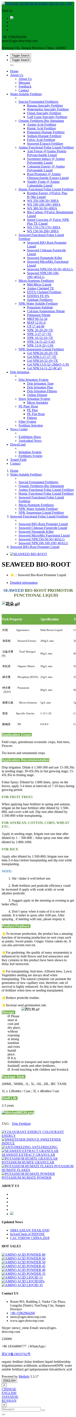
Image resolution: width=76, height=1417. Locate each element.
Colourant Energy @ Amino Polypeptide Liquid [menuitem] (46, 168)
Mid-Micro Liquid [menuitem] (39, 284)
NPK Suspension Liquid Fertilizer (41, 512)
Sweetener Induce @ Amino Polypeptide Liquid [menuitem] (46, 160)
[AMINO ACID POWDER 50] (23, 1262)
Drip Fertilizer (21, 1123)
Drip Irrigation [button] (19, 372)
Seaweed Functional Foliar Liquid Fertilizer (39, 516)
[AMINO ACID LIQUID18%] (23, 1281)
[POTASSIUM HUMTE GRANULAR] (30, 1158)
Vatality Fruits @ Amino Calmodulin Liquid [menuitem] (43, 183)
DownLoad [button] (18, 444)
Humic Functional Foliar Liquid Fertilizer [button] (46, 189)
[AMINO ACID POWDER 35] (23, 1273)
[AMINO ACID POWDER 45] (23, 1266)
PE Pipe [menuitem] (32, 410)
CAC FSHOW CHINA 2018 (29, 1238)
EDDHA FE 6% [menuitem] (38, 296)
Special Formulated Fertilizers (38, 482)
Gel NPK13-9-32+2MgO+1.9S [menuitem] (48, 364)
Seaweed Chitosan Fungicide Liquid (43, 528)
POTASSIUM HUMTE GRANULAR (28, 1162)
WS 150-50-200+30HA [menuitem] (43, 231)
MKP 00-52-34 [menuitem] (37, 319)
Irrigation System (30, 452)
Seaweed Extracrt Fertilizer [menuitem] (45, 143)
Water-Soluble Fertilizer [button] (26, 94)
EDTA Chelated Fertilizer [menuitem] (44, 292)
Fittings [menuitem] (32, 418)
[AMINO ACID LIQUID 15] (22, 1277)
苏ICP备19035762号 (16, 1354)
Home (14, 71)
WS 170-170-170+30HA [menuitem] (44, 227)
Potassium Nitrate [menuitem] (38, 315)
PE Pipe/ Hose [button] (28, 406)
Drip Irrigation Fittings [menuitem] (42, 391)
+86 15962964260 (22, 1313)
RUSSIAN (9, 1400)
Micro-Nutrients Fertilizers (36, 505)
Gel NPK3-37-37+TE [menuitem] (41, 357)
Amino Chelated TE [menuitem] (40, 288)
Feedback (25, 86)
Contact (24, 90)
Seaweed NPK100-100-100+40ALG (43, 543)
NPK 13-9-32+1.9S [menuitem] (40, 345)
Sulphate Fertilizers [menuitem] (40, 300)
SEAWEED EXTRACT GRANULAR (28, 1155)
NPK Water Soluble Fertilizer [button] (38, 303)
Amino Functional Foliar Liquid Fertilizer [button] (46, 147)
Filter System (27, 421)
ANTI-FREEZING (45, 1147)
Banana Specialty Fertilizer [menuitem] (45, 105)
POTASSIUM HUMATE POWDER (27, 1177)
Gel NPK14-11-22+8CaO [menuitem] (44, 368)
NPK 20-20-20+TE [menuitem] (40, 330)
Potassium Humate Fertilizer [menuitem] (46, 132)
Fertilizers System (30, 456)
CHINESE (9, 1389)
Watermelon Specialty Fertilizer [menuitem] (48, 109)
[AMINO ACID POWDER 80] (23, 1254)
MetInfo (24, 1376)
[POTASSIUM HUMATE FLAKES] (28, 1166)
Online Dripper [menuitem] (37, 395)
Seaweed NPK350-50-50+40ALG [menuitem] (50, 269)
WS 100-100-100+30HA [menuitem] (44, 204)
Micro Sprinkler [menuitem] (37, 402)
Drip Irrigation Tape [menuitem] (40, 383)
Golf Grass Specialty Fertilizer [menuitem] (47, 117)
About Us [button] (16, 75)
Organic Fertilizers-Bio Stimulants (41, 486)
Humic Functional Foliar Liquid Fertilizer (46, 493)
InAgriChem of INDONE (27, 1234)
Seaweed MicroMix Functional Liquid (44, 535)
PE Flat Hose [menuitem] (36, 414)
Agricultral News (30, 440)
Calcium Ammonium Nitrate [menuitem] (46, 311)
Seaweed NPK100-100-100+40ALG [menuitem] (43, 275)
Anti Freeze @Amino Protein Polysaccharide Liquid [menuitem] (46, 153)
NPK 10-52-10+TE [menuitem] (40, 338)
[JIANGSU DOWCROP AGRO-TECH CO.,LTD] (38, 4)
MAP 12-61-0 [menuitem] (36, 322)
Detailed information (24, 582)
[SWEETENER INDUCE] (21, 1139)
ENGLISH (9, 1380)
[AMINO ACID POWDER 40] (23, 1270)
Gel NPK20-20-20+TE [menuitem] (42, 353)
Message (24, 82)
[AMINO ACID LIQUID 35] (22, 1285)
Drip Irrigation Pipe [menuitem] (40, 387)
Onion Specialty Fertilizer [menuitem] (44, 113)
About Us (25, 79)
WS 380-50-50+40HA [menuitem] (42, 208)
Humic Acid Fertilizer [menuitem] (41, 128)
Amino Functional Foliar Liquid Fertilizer (46, 490)
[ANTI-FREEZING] (17, 1147)
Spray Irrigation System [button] (34, 399)
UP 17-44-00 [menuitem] (35, 326)
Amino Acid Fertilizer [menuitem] (41, 124)
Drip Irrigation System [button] (33, 379)
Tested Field (18, 459)
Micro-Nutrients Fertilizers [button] (36, 280)
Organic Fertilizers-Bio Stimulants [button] (41, 121)
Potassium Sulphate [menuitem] (40, 307)
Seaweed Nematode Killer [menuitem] (44, 258)
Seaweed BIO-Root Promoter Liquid (43, 524)
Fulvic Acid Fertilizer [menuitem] (41, 140)
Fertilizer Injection (31, 425)
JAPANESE (10, 1397)
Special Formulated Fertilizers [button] (38, 101)
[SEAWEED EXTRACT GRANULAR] (30, 1151)
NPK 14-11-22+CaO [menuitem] (41, 341)
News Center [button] (19, 429)
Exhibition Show (30, 437)
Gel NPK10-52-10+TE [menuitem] (42, 360)
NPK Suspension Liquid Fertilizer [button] (41, 349)
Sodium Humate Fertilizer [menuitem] (44, 136)
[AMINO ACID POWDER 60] (23, 1258)
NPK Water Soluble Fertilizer (38, 509)
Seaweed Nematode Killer (36, 531)
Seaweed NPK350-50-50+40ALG (42, 539)
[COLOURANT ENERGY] (22, 1132)
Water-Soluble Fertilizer (26, 474)
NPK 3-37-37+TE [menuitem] (39, 334)
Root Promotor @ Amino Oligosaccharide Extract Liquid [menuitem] (48, 176)
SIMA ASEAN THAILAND (29, 1230)
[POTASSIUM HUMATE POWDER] (28, 1174)
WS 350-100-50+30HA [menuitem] (43, 200)
